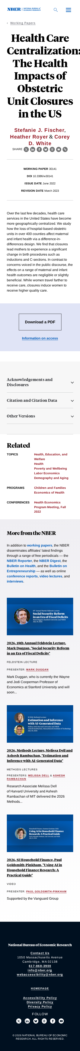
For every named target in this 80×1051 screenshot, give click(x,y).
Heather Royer (29, 137)
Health (39, 463)
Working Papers (23, 23)
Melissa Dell (38, 775)
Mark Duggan (37, 669)
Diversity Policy (40, 1002)
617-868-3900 (40, 966)
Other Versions (21, 416)
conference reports (22, 576)
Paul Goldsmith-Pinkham (46, 891)
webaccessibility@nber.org (40, 974)
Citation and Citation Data (32, 400)
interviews (15, 581)
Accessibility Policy (40, 998)
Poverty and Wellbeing (50, 468)
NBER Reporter (19, 561)
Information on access (40, 338)
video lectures (50, 576)
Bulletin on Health (21, 566)
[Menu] (68, 10)
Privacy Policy (40, 1006)
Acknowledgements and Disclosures (29, 382)
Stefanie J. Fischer (39, 130)
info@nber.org (40, 970)
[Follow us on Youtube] (61, 1021)
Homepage (40, 988)
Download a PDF (40, 322)
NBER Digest (50, 561)
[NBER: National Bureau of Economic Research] (25, 10)
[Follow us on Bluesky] (35, 1021)
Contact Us (40, 953)
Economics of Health (49, 492)
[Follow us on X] (18, 1021)
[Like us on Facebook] (52, 1021)
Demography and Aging (51, 478)
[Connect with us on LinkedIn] (27, 1021)
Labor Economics (47, 473)
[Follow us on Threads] (44, 1021)
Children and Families (50, 487)
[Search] (55, 10)
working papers (39, 545)
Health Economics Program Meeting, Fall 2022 (50, 507)
